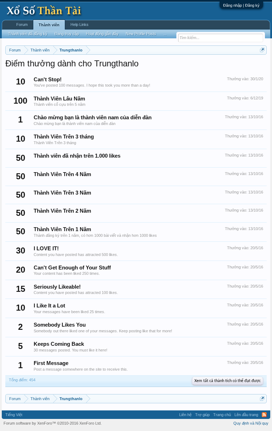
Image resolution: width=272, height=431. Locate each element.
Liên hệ (185, 415)
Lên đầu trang (246, 415)
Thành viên (49, 25)
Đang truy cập (67, 34)
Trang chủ (222, 415)
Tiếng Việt (13, 415)
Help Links (79, 24)
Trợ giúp (202, 415)
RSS (264, 414)
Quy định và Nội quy (250, 423)
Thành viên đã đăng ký (27, 34)
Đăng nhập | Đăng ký (241, 5)
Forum (22, 24)
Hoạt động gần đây (102, 34)
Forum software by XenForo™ (53, 423)
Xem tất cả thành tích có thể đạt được (227, 381)
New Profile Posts (141, 34)
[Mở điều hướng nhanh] (262, 50)
